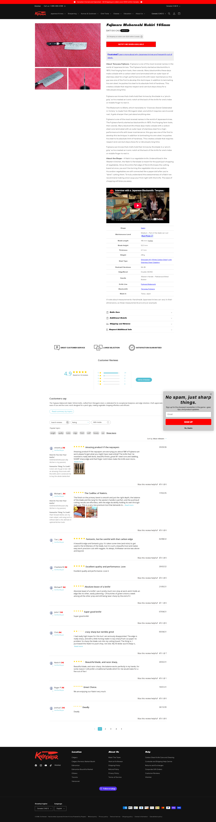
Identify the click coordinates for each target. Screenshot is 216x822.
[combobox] (80, 422)
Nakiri (143, 228)
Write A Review (144, 380)
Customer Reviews (152, 773)
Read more (78, 462)
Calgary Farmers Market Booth (83, 761)
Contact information (141, 816)
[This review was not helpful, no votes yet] (164, 484)
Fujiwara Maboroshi (148, 284)
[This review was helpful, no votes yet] (160, 484)
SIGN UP (188, 422)
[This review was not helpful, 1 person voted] (164, 678)
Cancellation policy (156, 816)
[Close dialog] (211, 394)
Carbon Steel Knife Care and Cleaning (159, 757)
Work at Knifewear (115, 761)
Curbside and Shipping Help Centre (158, 761)
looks (68, 433)
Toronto (75, 777)
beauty (96, 433)
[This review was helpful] (160, 653)
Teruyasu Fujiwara (148, 289)
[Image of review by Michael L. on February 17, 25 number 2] (91, 512)
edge (75, 433)
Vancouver (76, 781)
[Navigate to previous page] (94, 729)
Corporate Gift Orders (153, 769)
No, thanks (188, 428)
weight (53, 433)
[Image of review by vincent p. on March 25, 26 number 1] (79, 468)
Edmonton (76, 765)
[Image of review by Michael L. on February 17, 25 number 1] (79, 512)
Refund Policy (113, 769)
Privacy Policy (113, 773)
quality (60, 433)
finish (82, 433)
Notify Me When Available (131, 44)
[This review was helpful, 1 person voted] (160, 603)
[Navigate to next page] (121, 729)
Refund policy (92, 816)
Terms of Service (115, 777)
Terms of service (115, 816)
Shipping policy (127, 816)
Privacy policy (103, 816)
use (103, 433)
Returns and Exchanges (154, 765)
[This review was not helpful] (164, 653)
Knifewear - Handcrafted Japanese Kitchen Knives (56, 816)
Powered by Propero (79, 816)
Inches (150, 241)
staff (88, 433)
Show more (111, 433)
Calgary (74, 757)
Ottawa (74, 773)
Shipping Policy (114, 765)
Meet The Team (114, 757)
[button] (57, 13)
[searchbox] (57, 422)
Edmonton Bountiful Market (82, 769)
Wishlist (148, 777)
